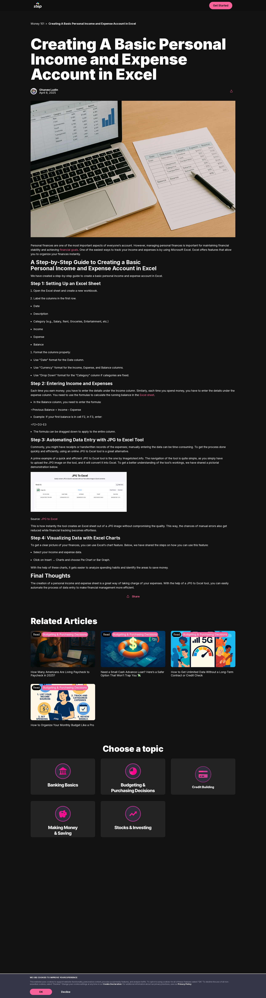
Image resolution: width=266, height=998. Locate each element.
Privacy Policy (184, 984)
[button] (231, 91)
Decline (65, 992)
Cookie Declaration (112, 984)
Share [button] (136, 596)
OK (41, 991)
